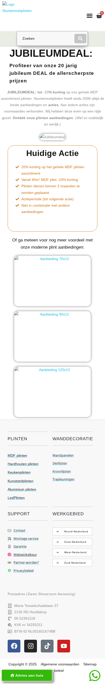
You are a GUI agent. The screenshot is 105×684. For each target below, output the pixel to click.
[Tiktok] (47, 646)
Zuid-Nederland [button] (75, 562)
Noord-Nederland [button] (76, 531)
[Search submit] (80, 38)
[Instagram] (30, 646)
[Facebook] (14, 646)
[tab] (72, 531)
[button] (89, 15)
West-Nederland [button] (75, 552)
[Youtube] (63, 646)
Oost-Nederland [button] (75, 541)
